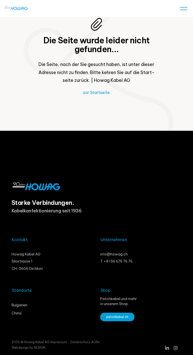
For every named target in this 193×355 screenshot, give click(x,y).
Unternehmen (114, 239)
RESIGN (39, 347)
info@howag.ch (114, 254)
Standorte (22, 290)
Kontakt (20, 239)
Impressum (58, 342)
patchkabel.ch (117, 317)
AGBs (95, 342)
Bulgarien (19, 305)
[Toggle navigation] (183, 9)
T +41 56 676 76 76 (116, 261)
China (16, 313)
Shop (106, 290)
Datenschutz (80, 342)
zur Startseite (96, 92)
